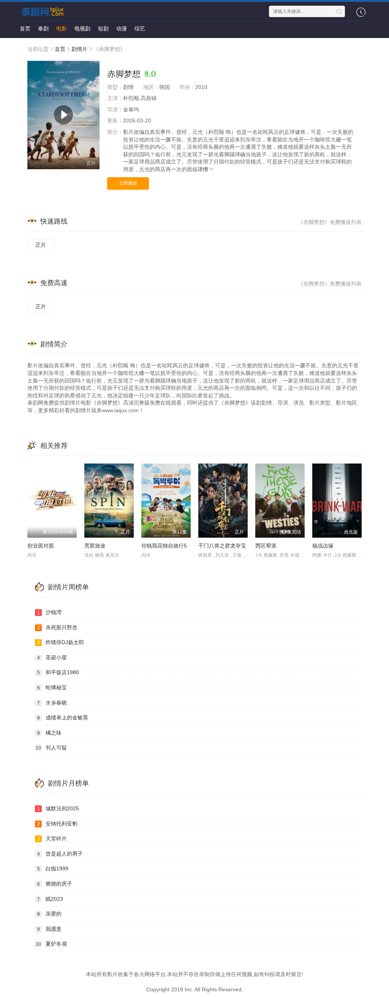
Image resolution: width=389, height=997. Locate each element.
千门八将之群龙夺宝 (222, 546)
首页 (25, 28)
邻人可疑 (51, 748)
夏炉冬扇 (51, 944)
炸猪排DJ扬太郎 (60, 642)
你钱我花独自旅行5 (164, 546)
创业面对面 (40, 546)
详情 (203, 169)
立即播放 (128, 183)
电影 (61, 28)
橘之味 (49, 733)
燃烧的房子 (55, 884)
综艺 (139, 28)
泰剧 (43, 28)
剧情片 (79, 49)
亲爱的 (49, 914)
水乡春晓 (52, 703)
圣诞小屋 (52, 657)
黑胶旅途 (95, 546)
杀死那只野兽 (57, 627)
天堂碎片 (52, 838)
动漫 (121, 28)
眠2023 (50, 899)
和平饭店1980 (58, 672)
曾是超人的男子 (60, 854)
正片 (40, 245)
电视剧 (82, 28)
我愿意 (49, 929)
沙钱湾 (49, 612)
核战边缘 (323, 546)
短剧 (103, 28)
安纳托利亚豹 (57, 824)
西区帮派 (266, 546)
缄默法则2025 (58, 808)
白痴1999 (53, 868)
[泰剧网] (44, 11)
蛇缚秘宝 (52, 687)
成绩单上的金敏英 (63, 717)
